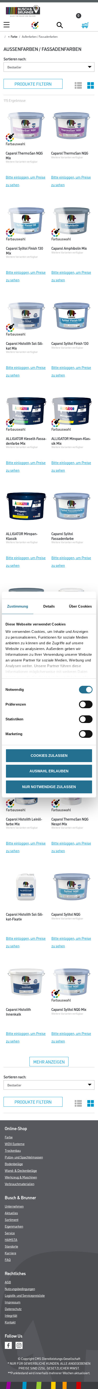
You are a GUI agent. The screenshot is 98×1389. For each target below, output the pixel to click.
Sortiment (11, 1219)
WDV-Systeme (14, 1143)
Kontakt (10, 1322)
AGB (8, 1282)
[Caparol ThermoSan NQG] (71, 126)
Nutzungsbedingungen (20, 1288)
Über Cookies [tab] (80, 606)
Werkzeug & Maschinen (21, 1177)
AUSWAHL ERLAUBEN (49, 771)
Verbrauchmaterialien (19, 1183)
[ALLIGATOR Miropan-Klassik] (26, 507)
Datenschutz (13, 1308)
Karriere (10, 1252)
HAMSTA (11, 1239)
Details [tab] (49, 606)
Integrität (11, 1315)
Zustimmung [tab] (17, 606)
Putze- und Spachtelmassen (24, 1157)
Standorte (11, 1246)
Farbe (14, 36)
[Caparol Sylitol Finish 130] (71, 317)
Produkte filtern (33, 84)
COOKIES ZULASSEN (49, 756)
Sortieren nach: (15, 59)
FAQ (8, 1259)
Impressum (12, 1302)
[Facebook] (8, 1344)
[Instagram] (19, 1344)
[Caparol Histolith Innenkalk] (26, 983)
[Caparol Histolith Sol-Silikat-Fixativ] (26, 888)
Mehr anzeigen (49, 1061)
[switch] (87, 704)
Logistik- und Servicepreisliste (25, 1295)
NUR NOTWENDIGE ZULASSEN (49, 787)
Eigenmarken (14, 1226)
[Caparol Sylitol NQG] (71, 888)
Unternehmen (14, 1206)
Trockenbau (13, 1150)
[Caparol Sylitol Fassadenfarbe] (71, 507)
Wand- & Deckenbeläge (21, 1170)
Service (10, 1232)
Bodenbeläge (14, 1163)
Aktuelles (11, 1212)
